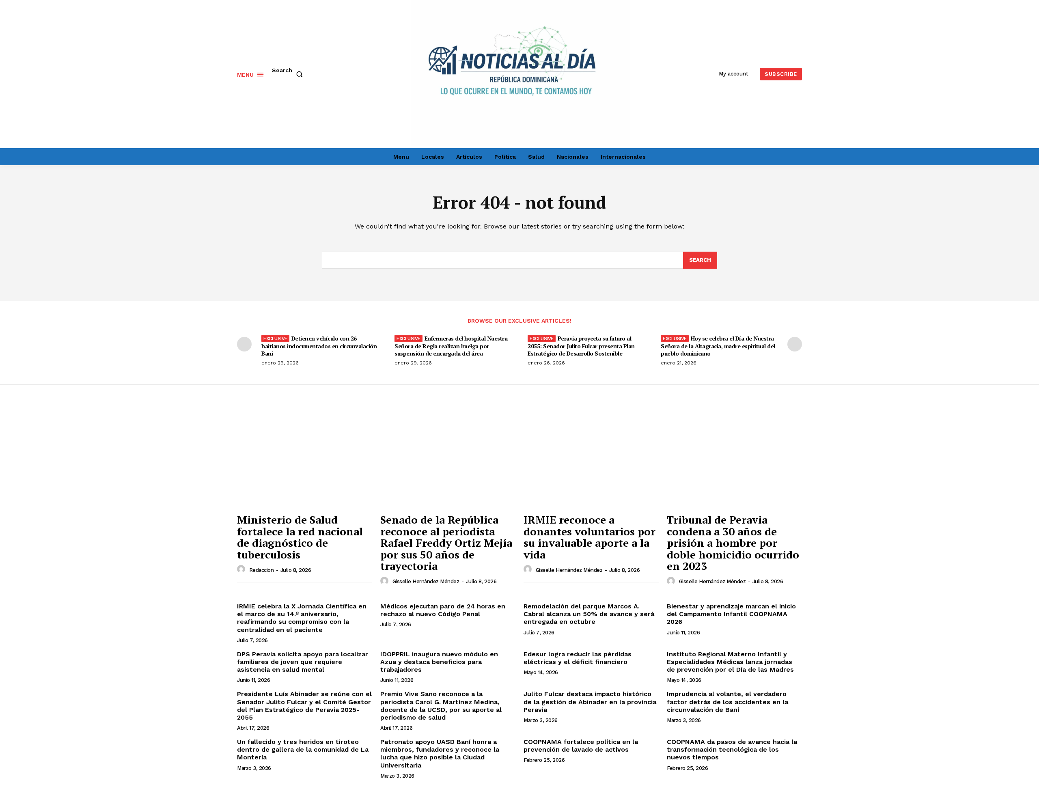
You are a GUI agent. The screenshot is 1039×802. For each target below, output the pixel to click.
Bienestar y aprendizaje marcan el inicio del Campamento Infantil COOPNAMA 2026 (731, 613)
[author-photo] (242, 569)
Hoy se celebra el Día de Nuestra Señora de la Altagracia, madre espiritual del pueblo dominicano (718, 345)
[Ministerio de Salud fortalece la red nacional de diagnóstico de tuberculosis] (304, 458)
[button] (289, 74)
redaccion (261, 570)
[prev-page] (244, 344)
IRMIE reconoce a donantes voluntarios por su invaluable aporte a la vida (589, 537)
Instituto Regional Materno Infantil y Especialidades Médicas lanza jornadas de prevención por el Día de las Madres (730, 661)
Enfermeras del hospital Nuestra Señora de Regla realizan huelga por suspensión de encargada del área (450, 345)
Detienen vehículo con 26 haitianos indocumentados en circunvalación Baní (319, 345)
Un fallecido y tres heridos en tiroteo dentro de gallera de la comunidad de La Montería (303, 749)
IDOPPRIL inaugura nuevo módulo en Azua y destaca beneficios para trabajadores (439, 661)
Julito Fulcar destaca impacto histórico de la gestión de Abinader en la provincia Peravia (590, 701)
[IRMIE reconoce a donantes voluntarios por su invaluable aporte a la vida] (591, 458)
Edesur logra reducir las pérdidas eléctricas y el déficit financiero (578, 658)
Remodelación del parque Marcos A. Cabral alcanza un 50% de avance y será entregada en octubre (589, 613)
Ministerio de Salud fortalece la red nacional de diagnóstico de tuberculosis (300, 537)
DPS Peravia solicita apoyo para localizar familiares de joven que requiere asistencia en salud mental (302, 661)
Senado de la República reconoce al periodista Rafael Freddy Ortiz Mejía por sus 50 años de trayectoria (446, 543)
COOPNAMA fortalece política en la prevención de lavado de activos (581, 745)
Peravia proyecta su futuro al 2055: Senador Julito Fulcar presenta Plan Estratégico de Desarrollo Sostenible (581, 345)
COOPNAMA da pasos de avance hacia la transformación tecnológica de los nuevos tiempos (732, 749)
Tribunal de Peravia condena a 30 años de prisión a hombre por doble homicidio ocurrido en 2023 (733, 543)
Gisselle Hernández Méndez (425, 581)
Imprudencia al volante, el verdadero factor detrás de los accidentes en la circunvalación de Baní (727, 701)
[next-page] (794, 344)
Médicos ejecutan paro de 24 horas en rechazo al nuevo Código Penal (442, 610)
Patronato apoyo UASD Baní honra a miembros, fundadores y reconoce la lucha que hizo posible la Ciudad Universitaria (439, 753)
